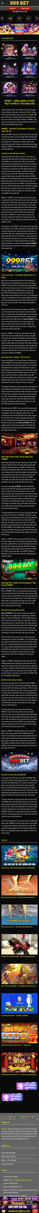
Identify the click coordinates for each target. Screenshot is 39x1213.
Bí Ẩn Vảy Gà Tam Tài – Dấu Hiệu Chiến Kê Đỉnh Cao (16, 927)
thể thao (27, 157)
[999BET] (19, 3)
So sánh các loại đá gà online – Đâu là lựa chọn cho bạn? (18, 956)
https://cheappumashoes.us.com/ (20, 1180)
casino (25, 283)
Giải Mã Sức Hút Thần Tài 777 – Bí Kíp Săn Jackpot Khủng (18, 1074)
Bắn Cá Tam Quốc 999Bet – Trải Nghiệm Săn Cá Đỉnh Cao (18, 986)
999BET (29, 112)
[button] (2, 3)
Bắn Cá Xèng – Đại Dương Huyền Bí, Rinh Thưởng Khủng (18, 868)
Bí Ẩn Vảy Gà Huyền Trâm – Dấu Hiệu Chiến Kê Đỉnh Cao (18, 897)
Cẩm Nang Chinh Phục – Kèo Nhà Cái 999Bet (14, 1015)
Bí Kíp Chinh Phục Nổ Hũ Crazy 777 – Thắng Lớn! (15, 1045)
